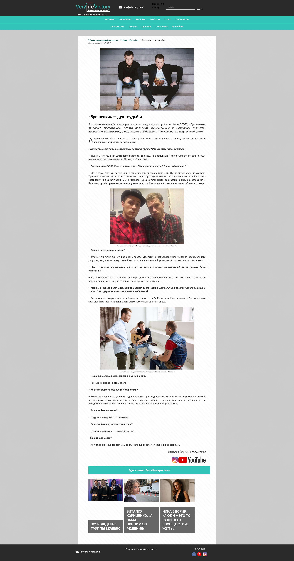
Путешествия (117, 26)
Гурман (133, 26)
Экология (155, 19)
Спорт (167, 19)
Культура (140, 19)
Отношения (161, 26)
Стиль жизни (182, 19)
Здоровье (146, 26)
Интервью (110, 19)
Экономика (125, 19)
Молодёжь (177, 26)
